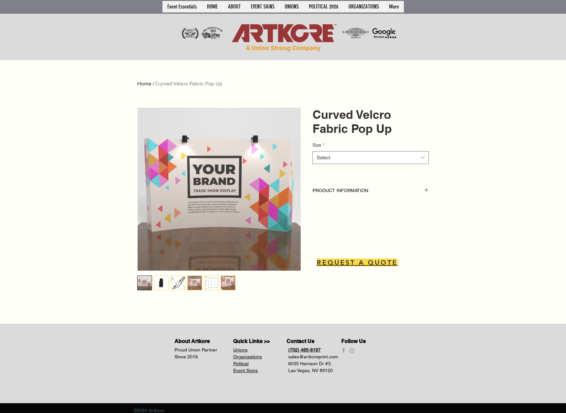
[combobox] (370, 157)
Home (144, 84)
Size (318, 145)
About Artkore (192, 341)
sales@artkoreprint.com (313, 356)
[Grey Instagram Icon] (352, 350)
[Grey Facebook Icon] (343, 350)
